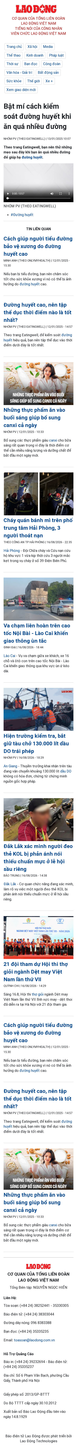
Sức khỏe (13, 81)
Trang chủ (14, 47)
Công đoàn (51, 64)
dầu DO (65, 771)
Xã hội (32, 47)
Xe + (49, 81)
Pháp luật (56, 55)
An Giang (10, 766)
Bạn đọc (30, 64)
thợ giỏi (38, 994)
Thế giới (33, 81)
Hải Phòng (12, 550)
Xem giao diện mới (21, 90)
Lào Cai (9, 656)
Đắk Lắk (10, 884)
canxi (53, 440)
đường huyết (32, 157)
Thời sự (12, 64)
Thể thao (13, 55)
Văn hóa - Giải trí (19, 72)
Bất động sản (48, 72)
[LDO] (38, 384)
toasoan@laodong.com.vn (34, 1340)
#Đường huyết (22, 215)
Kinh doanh (34, 55)
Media (48, 47)
